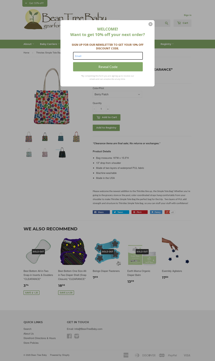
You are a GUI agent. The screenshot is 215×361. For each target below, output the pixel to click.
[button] (150, 24)
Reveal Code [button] (108, 67)
